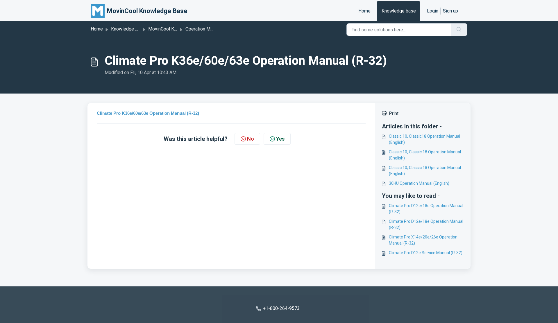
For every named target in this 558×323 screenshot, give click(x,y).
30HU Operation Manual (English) (419, 183)
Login (432, 11)
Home (364, 11)
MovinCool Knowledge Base (177, 29)
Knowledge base (399, 11)
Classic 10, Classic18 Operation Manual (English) (424, 139)
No (250, 139)
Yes (280, 139)
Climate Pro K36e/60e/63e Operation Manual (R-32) (148, 113)
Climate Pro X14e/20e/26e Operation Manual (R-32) (423, 240)
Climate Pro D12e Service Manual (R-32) (425, 252)
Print (393, 113)
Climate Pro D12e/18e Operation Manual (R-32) (426, 208)
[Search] (459, 29)
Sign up (450, 11)
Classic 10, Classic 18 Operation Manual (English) (425, 155)
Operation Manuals (204, 29)
